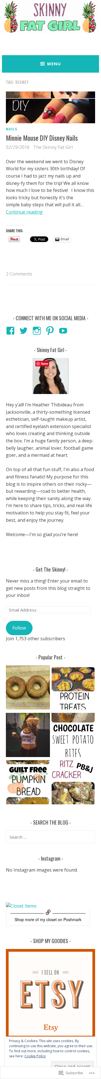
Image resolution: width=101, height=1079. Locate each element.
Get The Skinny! (50, 569)
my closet (48, 919)
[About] (28, 736)
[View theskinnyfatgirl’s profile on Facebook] (11, 330)
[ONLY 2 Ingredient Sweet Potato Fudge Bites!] (73, 736)
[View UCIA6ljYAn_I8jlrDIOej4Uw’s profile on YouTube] (64, 330)
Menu (54, 63)
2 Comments (19, 274)
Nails (11, 128)
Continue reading (24, 212)
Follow (19, 628)
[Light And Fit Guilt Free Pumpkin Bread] (28, 783)
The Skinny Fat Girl (53, 147)
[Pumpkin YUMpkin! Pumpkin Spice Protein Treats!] (73, 688)
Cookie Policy (35, 1056)
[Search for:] (50, 837)
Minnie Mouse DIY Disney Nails (42, 138)
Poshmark (72, 919)
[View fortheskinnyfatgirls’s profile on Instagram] (37, 330)
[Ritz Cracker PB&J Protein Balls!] (73, 783)
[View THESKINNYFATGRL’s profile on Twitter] (24, 330)
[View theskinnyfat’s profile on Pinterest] (50, 330)
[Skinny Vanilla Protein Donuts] (28, 688)
